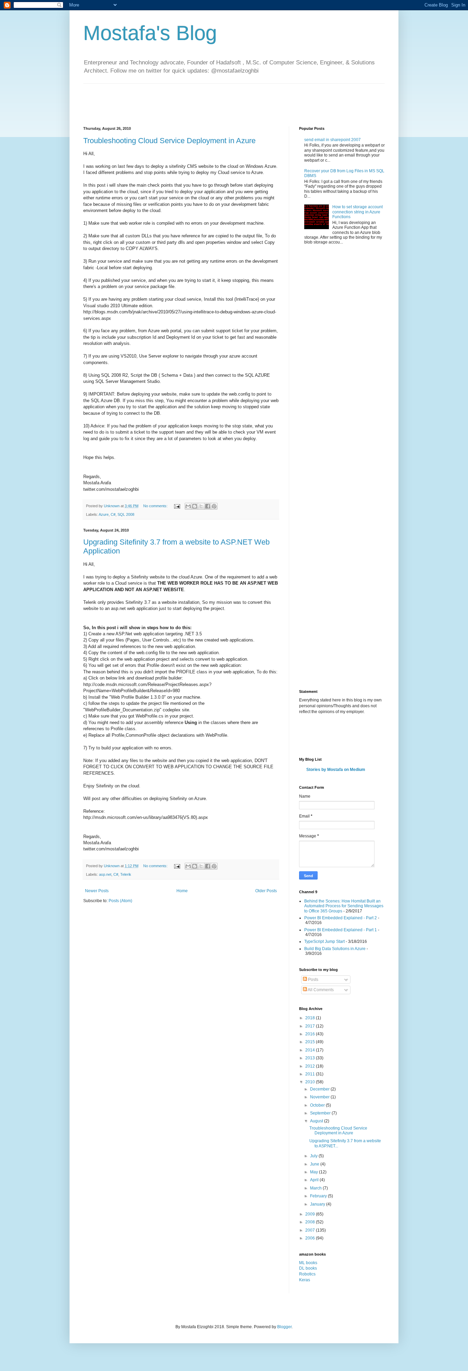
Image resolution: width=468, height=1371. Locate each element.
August (317, 1121)
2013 (310, 1058)
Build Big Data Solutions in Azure (335, 948)
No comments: (156, 506)
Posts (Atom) (120, 900)
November (320, 1097)
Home (182, 890)
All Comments (320, 989)
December (320, 1089)
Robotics (307, 1274)
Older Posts (266, 890)
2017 (310, 1026)
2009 (310, 1214)
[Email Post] (176, 506)
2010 (310, 1082)
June (315, 1164)
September (321, 1113)
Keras (304, 1279)
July (314, 1156)
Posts (312, 979)
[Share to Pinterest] (214, 506)
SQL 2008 (126, 514)
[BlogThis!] (194, 506)
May (314, 1172)
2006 (310, 1238)
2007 (310, 1230)
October (318, 1105)
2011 (310, 1074)
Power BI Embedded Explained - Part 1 (340, 929)
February (319, 1196)
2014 (310, 1050)
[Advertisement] (208, 99)
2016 (310, 1034)
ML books (308, 1262)
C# (113, 514)
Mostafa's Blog (150, 33)
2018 (310, 1017)
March (316, 1188)
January (318, 1204)
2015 (310, 1041)
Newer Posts (97, 890)
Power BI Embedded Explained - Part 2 (340, 917)
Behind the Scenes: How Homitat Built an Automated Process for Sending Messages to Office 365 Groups (343, 906)
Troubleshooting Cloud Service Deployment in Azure (169, 140)
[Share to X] (201, 506)
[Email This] (188, 506)
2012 (310, 1066)
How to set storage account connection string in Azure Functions (357, 211)
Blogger (284, 1326)
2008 (310, 1222)
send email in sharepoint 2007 (332, 139)
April (315, 1179)
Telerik (125, 874)
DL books (308, 1268)
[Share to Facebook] (207, 506)
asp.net (105, 874)
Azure (104, 514)
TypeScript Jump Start (324, 941)
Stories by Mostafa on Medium (335, 769)
